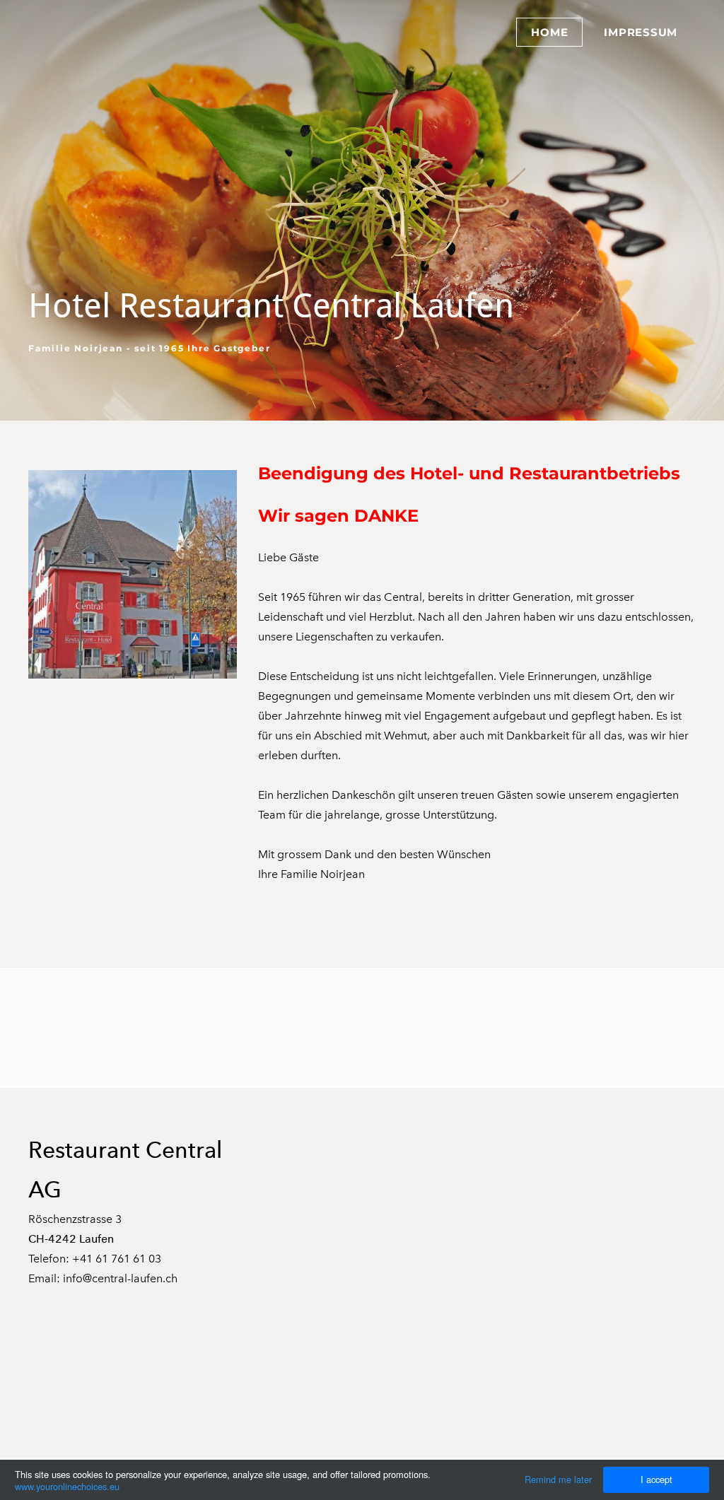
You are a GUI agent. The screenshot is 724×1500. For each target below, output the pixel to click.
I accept (656, 1479)
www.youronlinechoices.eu (67, 1486)
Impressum (640, 32)
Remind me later (558, 1479)
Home (549, 32)
